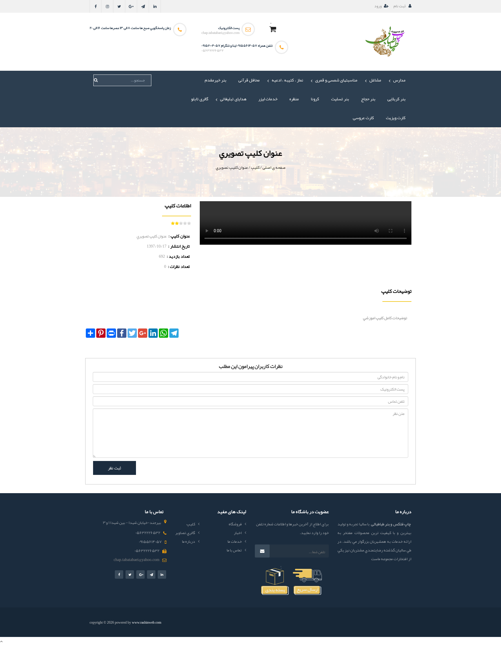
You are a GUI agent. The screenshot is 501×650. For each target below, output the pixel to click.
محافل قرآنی (249, 80)
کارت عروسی (363, 117)
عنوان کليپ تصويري (232, 167)
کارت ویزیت (396, 117)
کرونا (315, 99)
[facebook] (95, 6)
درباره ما (188, 541)
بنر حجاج (368, 99)
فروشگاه (235, 524)
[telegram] (143, 6)
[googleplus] (131, 6)
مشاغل (375, 80)
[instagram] (107, 6)
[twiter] (119, 6)
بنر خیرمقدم (215, 80)
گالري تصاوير (185, 533)
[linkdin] (155, 6)
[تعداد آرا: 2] (173, 223)
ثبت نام (399, 6)
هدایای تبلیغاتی (233, 99)
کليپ (255, 167)
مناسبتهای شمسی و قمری (336, 80)
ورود (378, 6)
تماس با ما (234, 550)
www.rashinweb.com (146, 622)
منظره (294, 99)
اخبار (238, 533)
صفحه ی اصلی (274, 167)
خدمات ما (235, 541)
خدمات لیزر (267, 99)
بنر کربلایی (396, 99)
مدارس (399, 80)
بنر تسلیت (340, 99)
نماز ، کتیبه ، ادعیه (287, 80)
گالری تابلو (199, 99)
